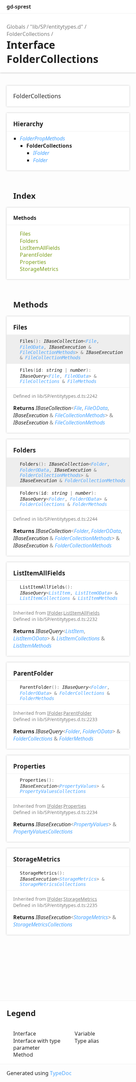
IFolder (41, 153)
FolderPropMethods (42, 138)
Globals (16, 26)
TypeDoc (61, 1073)
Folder (40, 160)
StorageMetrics (39, 269)
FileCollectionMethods (47, 352)
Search (95, 6)
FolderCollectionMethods (50, 475)
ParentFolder (36, 254)
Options (108, 6)
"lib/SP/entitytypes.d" (56, 26)
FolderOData (34, 470)
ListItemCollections (45, 598)
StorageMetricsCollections (53, 884)
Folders (29, 241)
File (91, 341)
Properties (33, 262)
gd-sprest (19, 6)
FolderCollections (28, 34)
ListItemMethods (98, 598)
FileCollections (39, 381)
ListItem (59, 593)
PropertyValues (77, 786)
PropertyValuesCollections (53, 791)
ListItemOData (92, 593)
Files (25, 233)
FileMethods (81, 381)
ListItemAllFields (40, 248)
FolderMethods (90, 504)
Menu (122, 6)
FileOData (32, 347)
